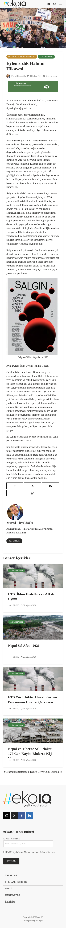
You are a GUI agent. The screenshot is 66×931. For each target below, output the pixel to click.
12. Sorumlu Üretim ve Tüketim (21, 57)
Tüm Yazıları (14, 541)
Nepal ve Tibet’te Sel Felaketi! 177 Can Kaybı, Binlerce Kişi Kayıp (31, 753)
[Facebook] (21, 815)
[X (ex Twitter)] (14, 815)
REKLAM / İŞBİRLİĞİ (16, 882)
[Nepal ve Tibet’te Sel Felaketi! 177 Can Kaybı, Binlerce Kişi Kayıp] (33, 730)
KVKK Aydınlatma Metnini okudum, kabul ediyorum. (30, 852)
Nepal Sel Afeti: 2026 (24, 646)
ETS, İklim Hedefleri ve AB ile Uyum (31, 596)
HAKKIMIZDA (12, 895)
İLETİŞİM (10, 902)
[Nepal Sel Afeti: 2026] (33, 627)
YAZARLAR (11, 875)
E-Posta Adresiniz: (11, 838)
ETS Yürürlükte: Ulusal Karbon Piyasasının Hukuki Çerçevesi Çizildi (32, 702)
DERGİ (8, 888)
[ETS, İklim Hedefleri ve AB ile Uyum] (33, 575)
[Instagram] (6, 815)
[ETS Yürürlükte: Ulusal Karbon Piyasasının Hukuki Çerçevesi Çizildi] (33, 678)
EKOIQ (15, 605)
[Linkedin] (29, 815)
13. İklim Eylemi (46, 57)
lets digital (39, 920)
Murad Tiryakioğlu (18, 76)
